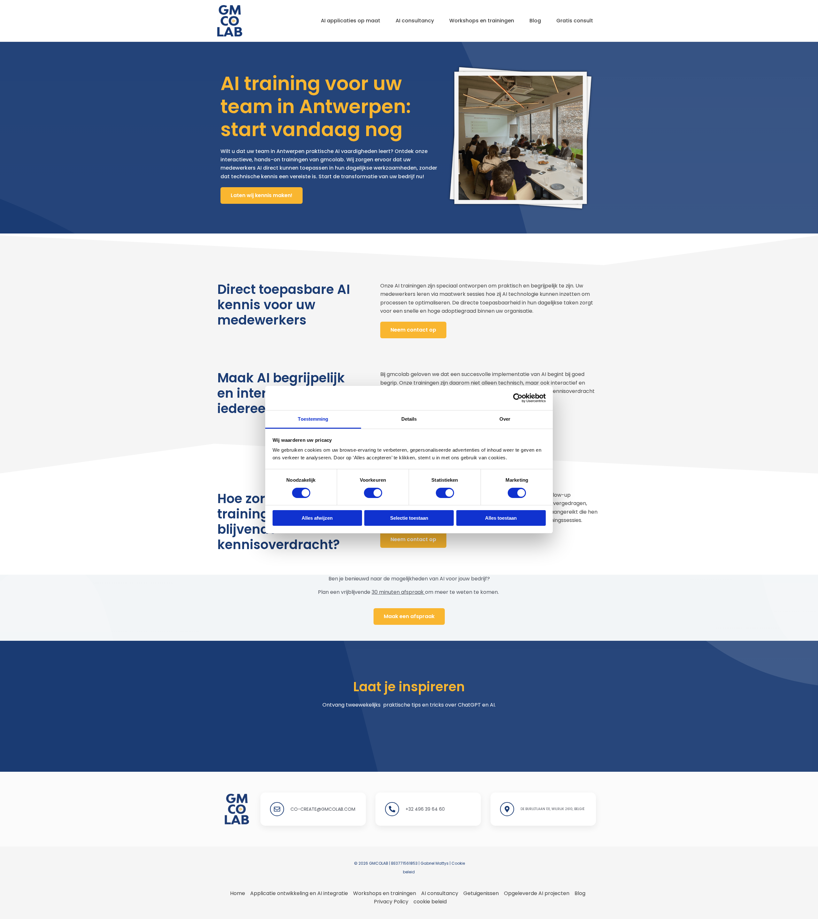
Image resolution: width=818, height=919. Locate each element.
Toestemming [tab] (313, 419)
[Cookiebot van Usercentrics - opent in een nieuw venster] (518, 398)
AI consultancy (415, 20)
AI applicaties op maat (350, 20)
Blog (535, 20)
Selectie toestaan (409, 518)
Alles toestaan (501, 518)
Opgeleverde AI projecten (536, 893)
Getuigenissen (481, 893)
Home (237, 893)
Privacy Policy (391, 901)
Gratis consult (574, 20)
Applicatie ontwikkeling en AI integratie (299, 893)
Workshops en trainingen (481, 20)
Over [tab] (504, 419)
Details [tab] (409, 419)
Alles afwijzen (317, 518)
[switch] (373, 493)
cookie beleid (430, 901)
